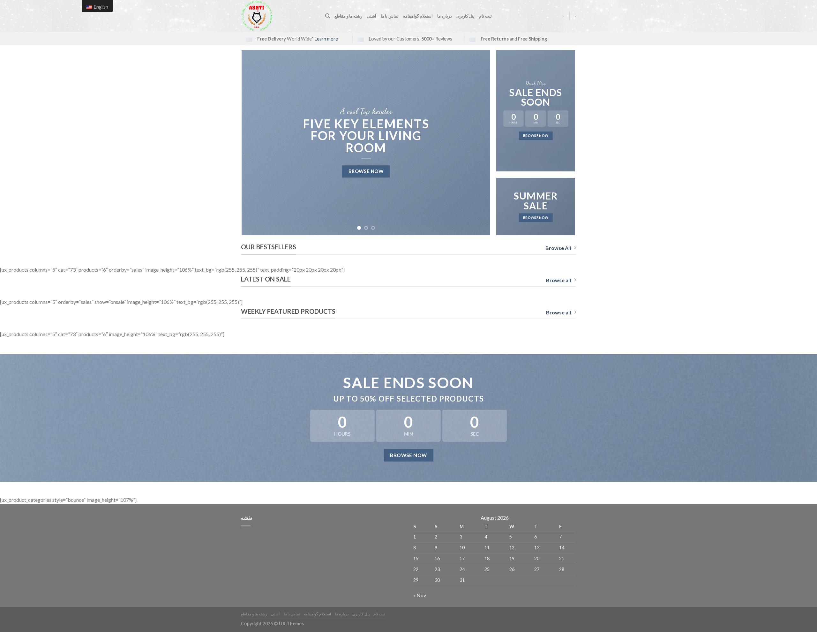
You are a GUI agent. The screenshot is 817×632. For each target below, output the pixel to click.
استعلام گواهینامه (418, 16)
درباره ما (444, 16)
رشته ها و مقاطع (348, 16)
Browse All (558, 248)
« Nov (419, 595)
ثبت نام (485, 16)
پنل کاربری (465, 16)
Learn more (326, 38)
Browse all (558, 280)
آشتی (371, 16)
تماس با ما (390, 16)
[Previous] (254, 142)
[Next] (477, 142)
